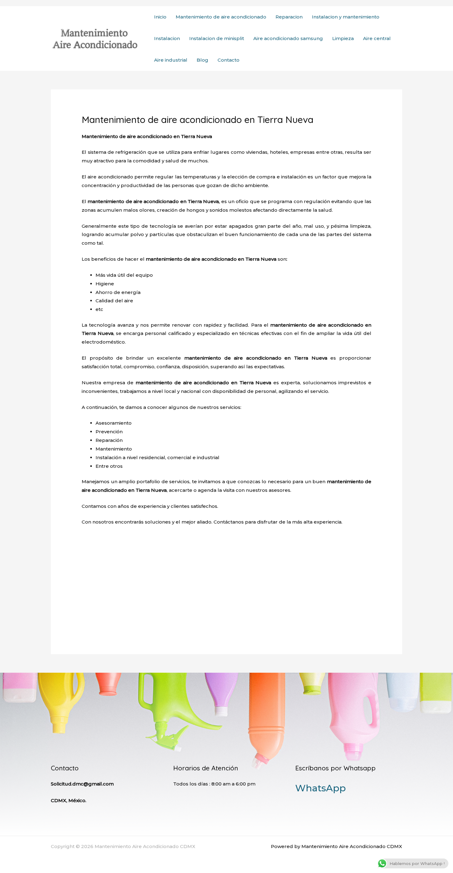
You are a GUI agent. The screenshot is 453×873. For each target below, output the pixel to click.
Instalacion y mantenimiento (345, 17)
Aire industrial (170, 60)
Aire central (377, 38)
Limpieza (343, 38)
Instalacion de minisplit (216, 38)
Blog (202, 60)
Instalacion (167, 38)
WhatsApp (320, 788)
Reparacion (289, 17)
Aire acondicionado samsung (288, 38)
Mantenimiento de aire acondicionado (221, 17)
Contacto (228, 60)
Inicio (160, 17)
